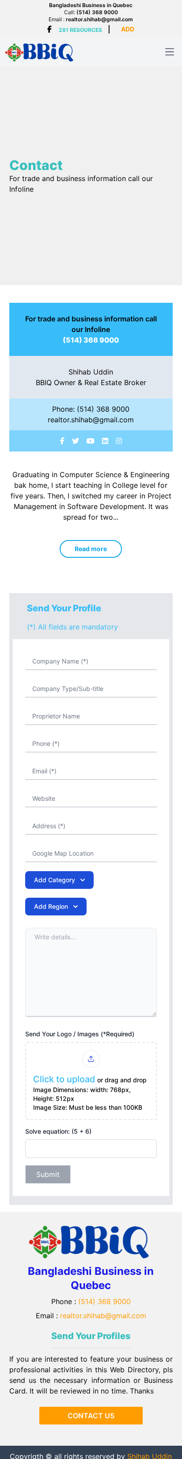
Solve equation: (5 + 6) (58, 1131)
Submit (48, 1174)
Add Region (51, 906)
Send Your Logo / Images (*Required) (79, 1034)
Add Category (54, 880)
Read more (91, 548)
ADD (127, 29)
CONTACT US (91, 1415)
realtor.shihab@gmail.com (99, 19)
